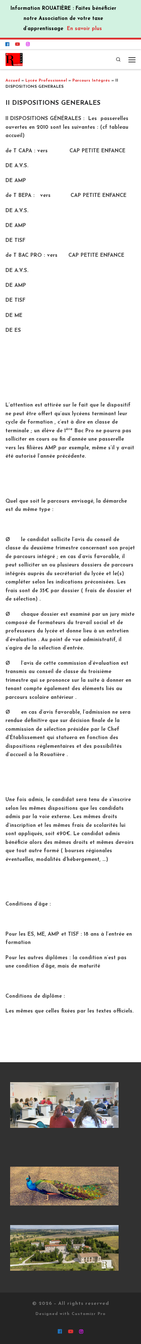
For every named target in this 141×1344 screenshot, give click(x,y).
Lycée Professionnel (46, 81)
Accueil (12, 81)
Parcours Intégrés (91, 81)
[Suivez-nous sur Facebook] (7, 45)
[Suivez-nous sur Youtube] (17, 45)
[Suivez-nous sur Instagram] (28, 45)
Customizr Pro (89, 1314)
